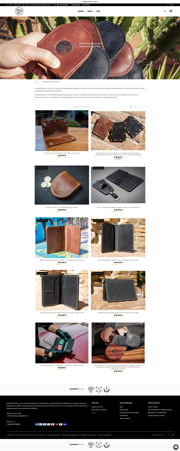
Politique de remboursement (70, 435)
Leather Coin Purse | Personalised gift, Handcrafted (62, 207)
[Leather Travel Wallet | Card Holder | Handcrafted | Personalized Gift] (62, 343)
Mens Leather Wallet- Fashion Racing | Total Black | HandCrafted (118, 260)
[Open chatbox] (175, 447)
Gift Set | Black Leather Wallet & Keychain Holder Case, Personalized (118, 207)
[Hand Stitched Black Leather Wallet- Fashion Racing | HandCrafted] (118, 290)
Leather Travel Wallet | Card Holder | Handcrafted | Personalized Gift (61, 365)
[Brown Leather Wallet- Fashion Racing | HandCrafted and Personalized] (62, 237)
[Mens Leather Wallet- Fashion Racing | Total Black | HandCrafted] (118, 237)
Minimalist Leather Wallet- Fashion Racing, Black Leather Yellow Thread (62, 313)
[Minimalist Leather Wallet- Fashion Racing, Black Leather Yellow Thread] (62, 290)
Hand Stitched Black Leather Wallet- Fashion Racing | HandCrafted (118, 313)
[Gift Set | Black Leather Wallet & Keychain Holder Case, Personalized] (118, 185)
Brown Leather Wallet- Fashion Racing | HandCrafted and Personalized (62, 260)
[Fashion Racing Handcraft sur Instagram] (55, 5)
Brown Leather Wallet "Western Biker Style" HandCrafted (61, 153)
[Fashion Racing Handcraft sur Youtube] (58, 5)
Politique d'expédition (105, 435)
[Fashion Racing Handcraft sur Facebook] (53, 5)
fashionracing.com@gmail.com (18, 416)
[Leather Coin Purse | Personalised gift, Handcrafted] (62, 185)
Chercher (42, 435)
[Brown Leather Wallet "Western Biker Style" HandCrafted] (62, 130)
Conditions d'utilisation (53, 435)
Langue (93, 412)
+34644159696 (13, 424)
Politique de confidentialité (89, 435)
